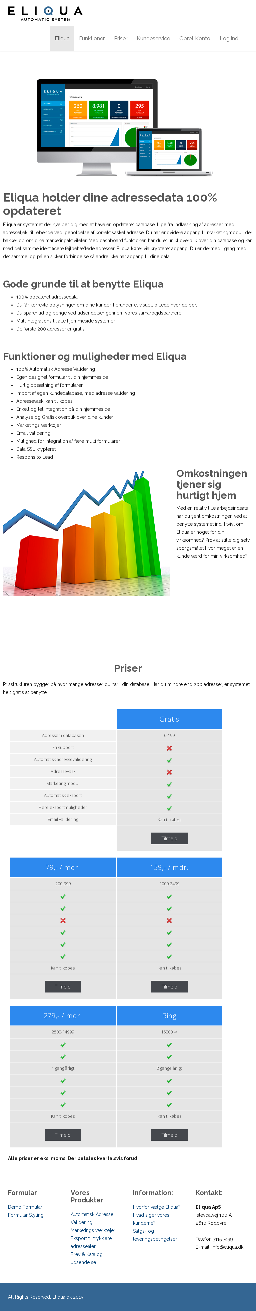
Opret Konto (194, 38)
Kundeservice (153, 38)
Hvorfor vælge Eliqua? (157, 1207)
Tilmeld (169, 838)
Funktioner (92, 38)
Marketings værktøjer (93, 1230)
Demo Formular (25, 1207)
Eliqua (62, 38)
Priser (120, 38)
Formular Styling (26, 1215)
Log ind (229, 38)
